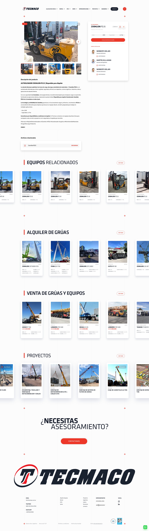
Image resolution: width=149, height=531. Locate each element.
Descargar (74, 145)
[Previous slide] (24, 42)
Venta (61, 504)
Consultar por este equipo (108, 40)
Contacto (114, 9)
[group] (32, 186)
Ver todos (120, 162)
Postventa (85, 504)
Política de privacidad (76, 523)
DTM (61, 502)
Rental (61, 500)
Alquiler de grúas (64, 498)
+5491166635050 (30, 512)
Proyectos (85, 498)
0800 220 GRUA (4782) (31, 506)
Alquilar (144, 522)
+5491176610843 (101, 56)
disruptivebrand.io (98, 523)
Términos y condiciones (63, 523)
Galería (84, 502)
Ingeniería (85, 500)
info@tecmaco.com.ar (31, 500)
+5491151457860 (101, 65)
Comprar (144, 518)
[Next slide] (78, 42)
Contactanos (74, 441)
